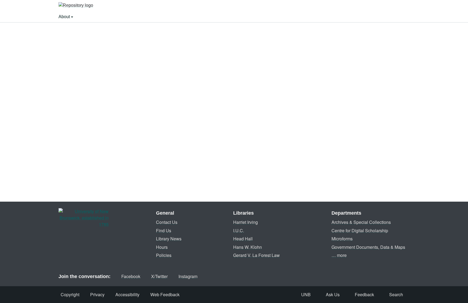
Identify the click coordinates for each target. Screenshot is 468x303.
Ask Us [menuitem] (333, 294)
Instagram (187, 276)
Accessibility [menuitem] (127, 294)
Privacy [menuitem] (97, 294)
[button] (75, 5)
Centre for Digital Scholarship (360, 230)
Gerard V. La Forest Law (256, 255)
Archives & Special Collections (361, 222)
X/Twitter (159, 276)
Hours (162, 247)
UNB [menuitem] (306, 294)
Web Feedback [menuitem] (165, 294)
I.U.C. (238, 230)
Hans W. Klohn (247, 247)
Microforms (342, 239)
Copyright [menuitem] (70, 294)
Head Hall (243, 239)
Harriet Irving (245, 222)
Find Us (163, 230)
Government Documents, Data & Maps (368, 247)
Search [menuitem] (396, 294)
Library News (168, 239)
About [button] (64, 16)
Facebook (130, 276)
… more (339, 255)
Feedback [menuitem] (364, 294)
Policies (163, 255)
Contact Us (166, 222)
